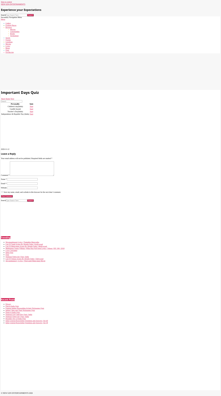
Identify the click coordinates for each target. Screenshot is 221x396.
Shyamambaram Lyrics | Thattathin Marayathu (22, 242)
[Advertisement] (70, 71)
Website (4, 188)
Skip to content (6, 2)
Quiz (7, 255)
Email (4, 183)
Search (3, 15)
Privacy (8, 304)
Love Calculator (11, 250)
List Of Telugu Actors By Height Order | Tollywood (24, 259)
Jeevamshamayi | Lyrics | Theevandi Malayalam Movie (25, 261)
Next (12, 99)
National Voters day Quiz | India (17, 257)
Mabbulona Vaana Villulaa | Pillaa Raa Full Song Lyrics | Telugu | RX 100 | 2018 (35, 248)
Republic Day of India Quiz (16, 319)
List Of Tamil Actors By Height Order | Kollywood (24, 244)
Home (8, 99)
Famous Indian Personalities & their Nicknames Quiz (25, 308)
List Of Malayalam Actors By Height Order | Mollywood (26, 246)
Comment (5, 175)
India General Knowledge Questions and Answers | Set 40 (27, 321)
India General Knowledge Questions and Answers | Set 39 (27, 323)
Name (4, 179)
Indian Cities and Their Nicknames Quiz (20, 310)
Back (3, 99)
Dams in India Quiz (13, 312)
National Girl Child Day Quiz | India (19, 315)
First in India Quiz (12, 306)
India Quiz (9, 253)
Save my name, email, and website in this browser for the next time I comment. (32, 192)
